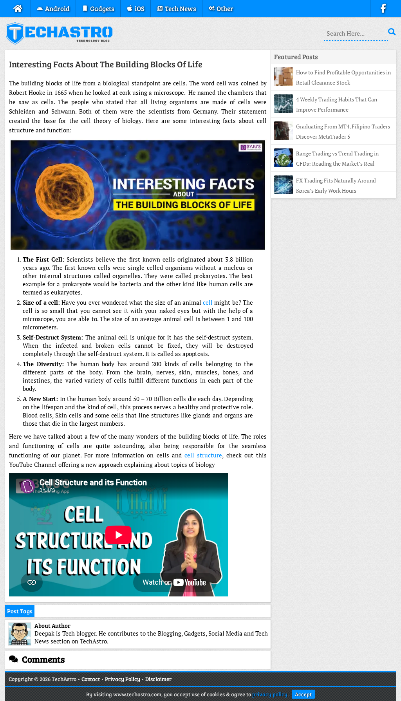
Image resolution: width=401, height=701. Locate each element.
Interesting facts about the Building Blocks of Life (105, 64)
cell (208, 302)
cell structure (203, 455)
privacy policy (269, 694)
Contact (90, 679)
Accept (303, 694)
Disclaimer (158, 679)
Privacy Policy (122, 679)
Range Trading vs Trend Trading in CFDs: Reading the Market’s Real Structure (326, 163)
